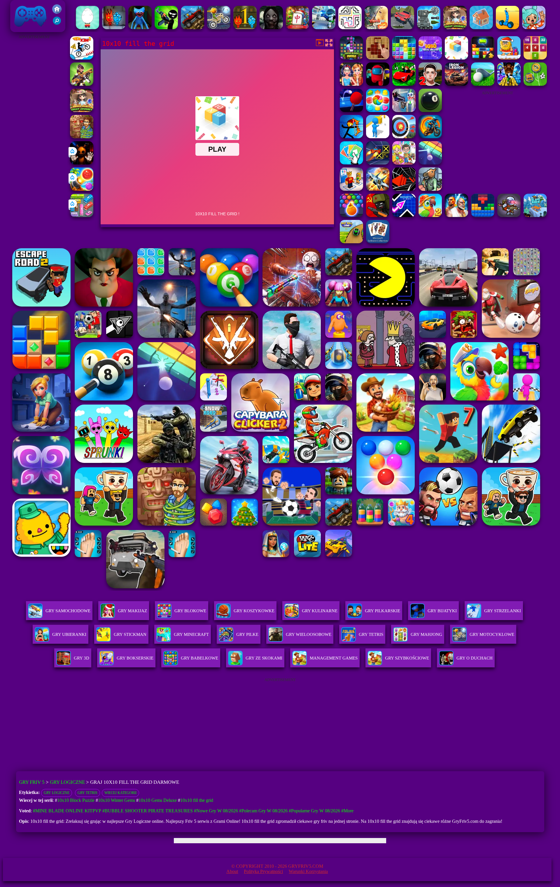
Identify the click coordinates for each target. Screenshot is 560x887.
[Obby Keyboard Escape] (509, 84)
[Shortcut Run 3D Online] (377, 136)
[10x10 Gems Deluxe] (430, 57)
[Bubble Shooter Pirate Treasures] (81, 189)
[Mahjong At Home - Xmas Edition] (297, 27)
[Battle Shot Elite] (192, 27)
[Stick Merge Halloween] (166, 27)
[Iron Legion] (456, 84)
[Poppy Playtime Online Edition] (140, 27)
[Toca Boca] (533, 27)
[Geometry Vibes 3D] (404, 215)
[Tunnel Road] (404, 189)
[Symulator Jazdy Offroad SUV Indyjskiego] (402, 27)
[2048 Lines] (535, 57)
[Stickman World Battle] (377, 215)
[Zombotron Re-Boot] (509, 215)
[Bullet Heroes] (323, 27)
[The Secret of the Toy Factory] (81, 162)
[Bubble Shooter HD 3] (351, 215)
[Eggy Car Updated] (87, 27)
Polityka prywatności (263, 871)
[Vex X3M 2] (81, 57)
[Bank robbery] (430, 189)
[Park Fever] (81, 215)
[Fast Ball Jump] (351, 241)
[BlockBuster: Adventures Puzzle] (482, 215)
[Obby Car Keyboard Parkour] (404, 84)
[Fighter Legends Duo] (456, 215)
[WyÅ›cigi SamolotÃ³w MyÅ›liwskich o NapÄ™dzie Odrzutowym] (377, 189)
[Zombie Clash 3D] (376, 27)
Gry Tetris (87, 793)
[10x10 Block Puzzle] (351, 57)
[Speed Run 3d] (377, 162)
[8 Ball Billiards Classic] (430, 110)
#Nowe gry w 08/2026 (216, 810)
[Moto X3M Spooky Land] (218, 27)
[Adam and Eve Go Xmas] (509, 57)
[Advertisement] (34, 128)
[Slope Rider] (535, 215)
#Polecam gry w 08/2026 (263, 810)
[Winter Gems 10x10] (482, 57)
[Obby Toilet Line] (351, 189)
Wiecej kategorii (120, 793)
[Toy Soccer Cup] (535, 84)
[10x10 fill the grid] (456, 57)
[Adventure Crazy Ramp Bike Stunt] (430, 136)
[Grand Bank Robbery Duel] (404, 110)
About (232, 871)
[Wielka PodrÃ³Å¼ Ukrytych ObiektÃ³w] (455, 27)
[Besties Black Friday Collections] (351, 84)
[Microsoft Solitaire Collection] (377, 241)
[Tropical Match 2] (430, 215)
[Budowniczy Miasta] (481, 27)
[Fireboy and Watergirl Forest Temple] (245, 27)
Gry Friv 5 (32, 782)
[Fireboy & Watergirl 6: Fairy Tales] (113, 27)
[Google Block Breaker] (430, 162)
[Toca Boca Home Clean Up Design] (404, 162)
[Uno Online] (351, 162)
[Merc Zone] (81, 84)
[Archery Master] (404, 136)
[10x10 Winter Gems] (404, 57)
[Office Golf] (482, 84)
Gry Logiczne (67, 782)
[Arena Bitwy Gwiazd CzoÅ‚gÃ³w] (428, 27)
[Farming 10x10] (377, 57)
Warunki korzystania (308, 871)
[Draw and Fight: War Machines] (507, 27)
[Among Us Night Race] (377, 84)
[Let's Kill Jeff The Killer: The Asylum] (271, 27)
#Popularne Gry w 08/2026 (314, 810)
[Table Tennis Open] (351, 110)
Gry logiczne (56, 793)
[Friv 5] (57, 12)
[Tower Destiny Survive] (350, 27)
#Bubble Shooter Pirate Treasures (147, 810)
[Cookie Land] (377, 110)
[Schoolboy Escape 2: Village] (430, 84)
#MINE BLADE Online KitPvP (67, 810)
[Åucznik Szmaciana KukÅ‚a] (351, 136)
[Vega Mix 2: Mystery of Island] (81, 136)
